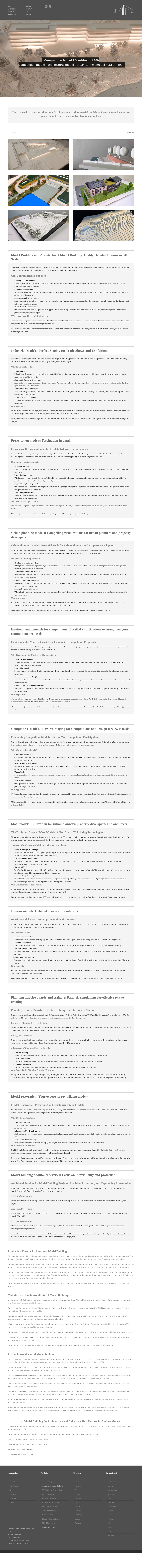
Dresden (78, 1498)
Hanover (78, 1486)
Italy (109, 1523)
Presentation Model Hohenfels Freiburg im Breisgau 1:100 (103, 189)
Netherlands (112, 1494)
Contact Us (13, 1494)
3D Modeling (47, 1482)
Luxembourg (112, 1490)
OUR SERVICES (12, 14)
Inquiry (30, 1455)
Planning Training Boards (51, 1519)
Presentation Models (49, 1498)
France (110, 1498)
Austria (110, 1486)
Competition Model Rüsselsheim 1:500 (38, 152)
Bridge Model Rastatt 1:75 (103, 152)
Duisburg (78, 1502)
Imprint (12, 1502)
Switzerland (112, 1482)
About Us (12, 1482)
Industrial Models (48, 1494)
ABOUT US (11, 12)
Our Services (14, 1486)
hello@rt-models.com (21, 1540)
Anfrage (29, 1450)
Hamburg (78, 1515)
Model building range (40, 1439)
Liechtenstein (112, 1507)
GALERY (28, 6)
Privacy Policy (14, 1498)
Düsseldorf (79, 1507)
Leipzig (77, 1519)
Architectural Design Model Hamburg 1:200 (38, 223)
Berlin (77, 1482)
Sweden (110, 1511)
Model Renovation (48, 1523)
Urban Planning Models (50, 1502)
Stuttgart (78, 1523)
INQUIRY (29, 14)
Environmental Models (50, 1507)
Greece (110, 1527)
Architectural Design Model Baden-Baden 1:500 (104, 224)
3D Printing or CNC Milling (52, 1490)
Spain (110, 1515)
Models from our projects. (38, 1444)
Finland (110, 1531)
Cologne (78, 1494)
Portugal (110, 1519)
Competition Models (49, 1511)
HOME (10, 6)
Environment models (35, 157)
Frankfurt (78, 1511)
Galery (11, 1490)
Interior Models (47, 1515)
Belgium (111, 1535)
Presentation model (103, 196)
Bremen (77, 1490)
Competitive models (20, 157)
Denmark (111, 1502)
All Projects (130, 132)
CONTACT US (30, 9)
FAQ (27, 12)
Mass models (47, 157)
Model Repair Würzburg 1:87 (38, 188)
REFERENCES (12, 9)
